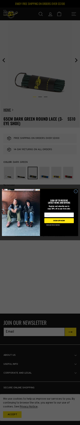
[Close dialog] (75, 191)
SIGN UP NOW (59, 220)
